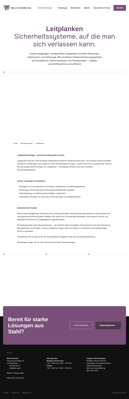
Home (16, 143)
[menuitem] (46, 8)
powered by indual (119, 393)
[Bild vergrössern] (22, 267)
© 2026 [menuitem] (5, 393)
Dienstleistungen (26, 143)
